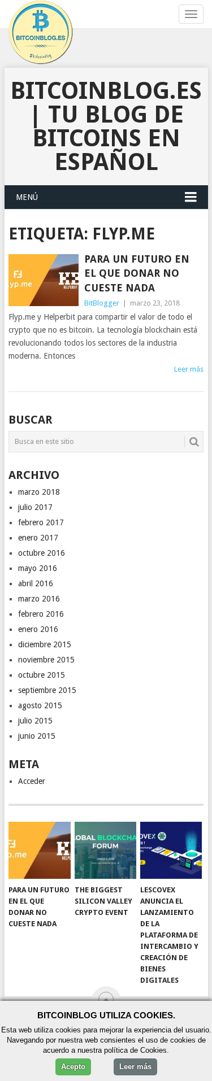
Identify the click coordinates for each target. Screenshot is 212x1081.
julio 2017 (35, 507)
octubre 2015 (41, 674)
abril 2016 (35, 583)
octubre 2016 (41, 552)
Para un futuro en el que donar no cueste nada (136, 273)
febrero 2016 (41, 613)
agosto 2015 (40, 705)
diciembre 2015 (44, 644)
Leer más (189, 369)
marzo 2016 (39, 598)
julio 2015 (35, 720)
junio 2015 (36, 735)
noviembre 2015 (46, 659)
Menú (27, 197)
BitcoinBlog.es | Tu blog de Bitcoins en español (106, 126)
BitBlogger (101, 303)
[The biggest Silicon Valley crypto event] (105, 850)
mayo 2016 (37, 568)
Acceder (31, 781)
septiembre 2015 (47, 690)
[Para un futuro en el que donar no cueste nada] (43, 280)
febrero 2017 (41, 522)
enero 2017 (38, 537)
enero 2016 (38, 629)
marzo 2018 (39, 491)
